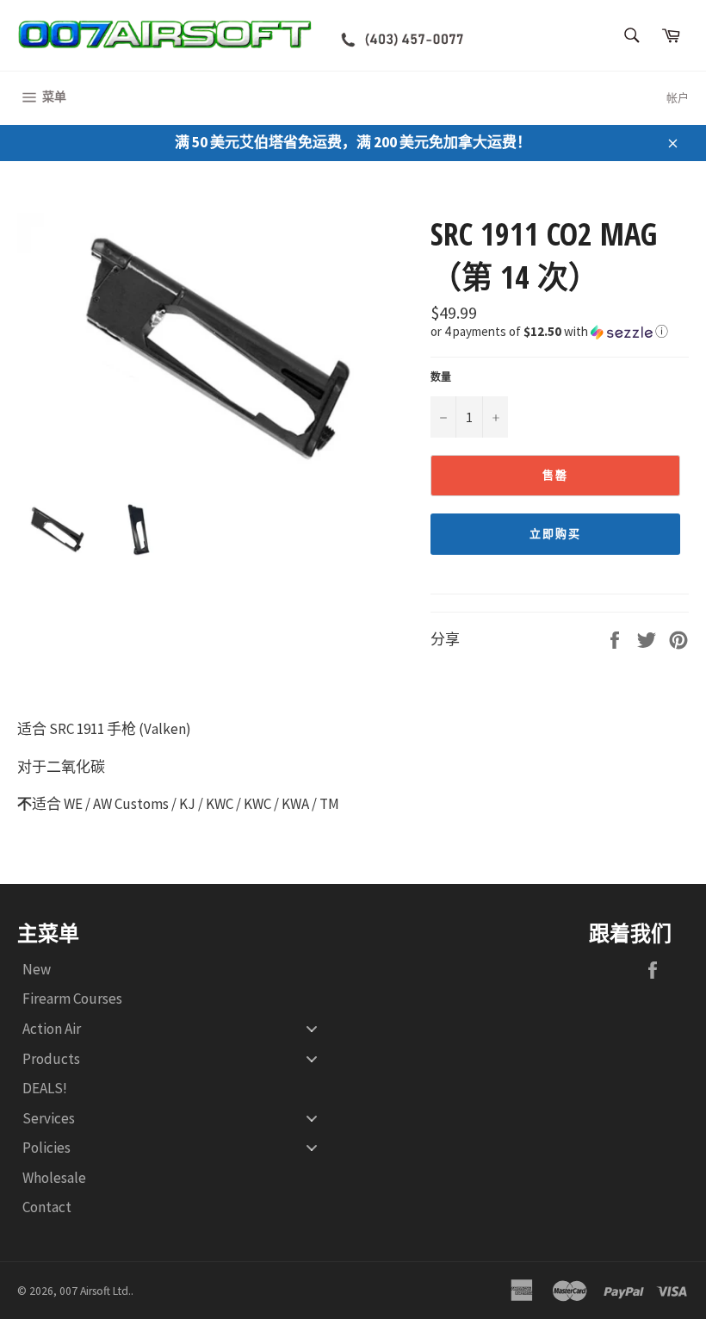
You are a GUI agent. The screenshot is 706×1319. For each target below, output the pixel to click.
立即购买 (555, 533)
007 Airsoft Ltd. (95, 1291)
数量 (440, 376)
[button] (559, 330)
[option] (215, 344)
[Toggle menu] (311, 1029)
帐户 (677, 97)
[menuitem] (176, 969)
